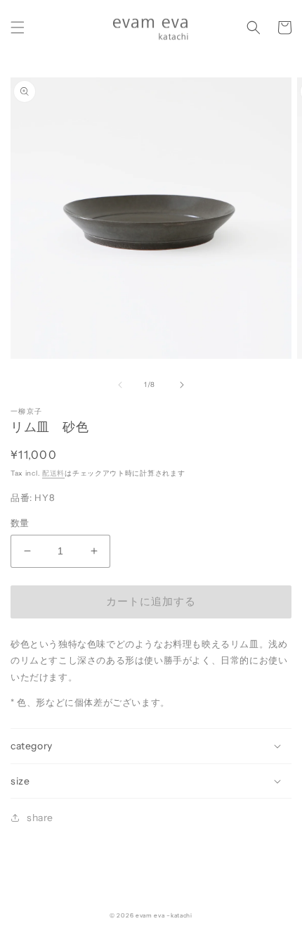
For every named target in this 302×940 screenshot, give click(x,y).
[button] (17, 27)
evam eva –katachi (164, 915)
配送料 (53, 473)
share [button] (40, 817)
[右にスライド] (181, 384)
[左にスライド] (120, 384)
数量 (20, 522)
